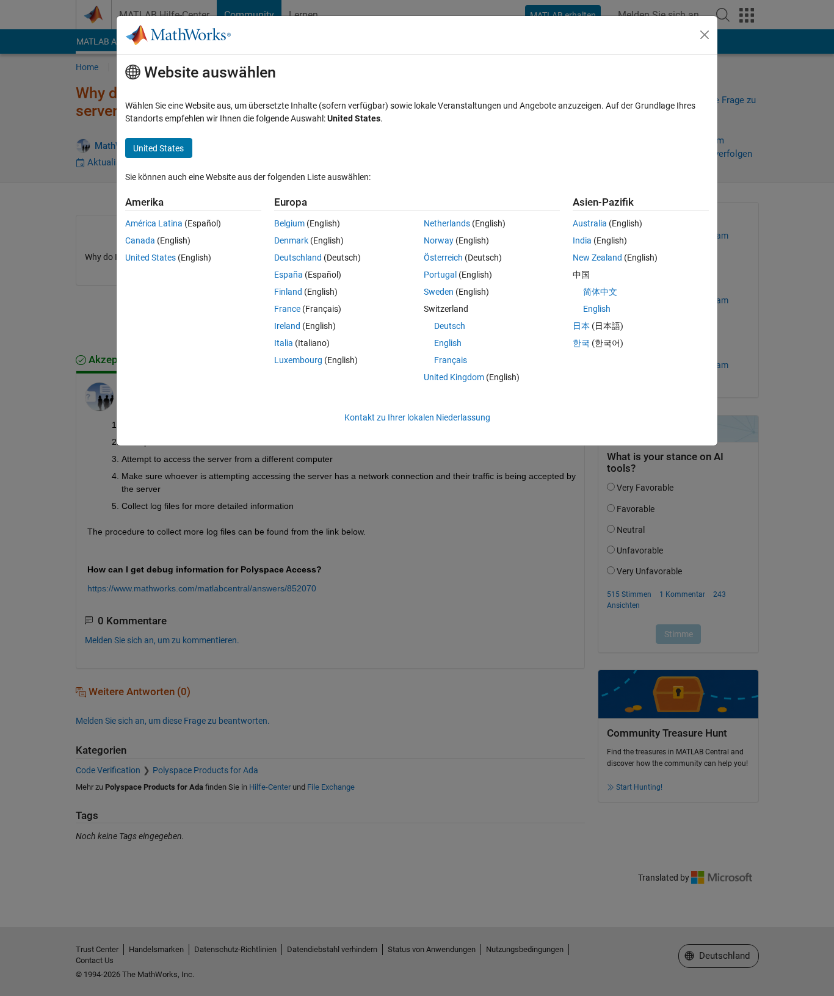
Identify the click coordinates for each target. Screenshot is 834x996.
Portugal (440, 275)
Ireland (287, 326)
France (287, 309)
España (288, 275)
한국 (581, 343)
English (448, 343)
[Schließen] (704, 34)
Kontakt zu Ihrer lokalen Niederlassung (417, 417)
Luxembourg (298, 360)
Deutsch (449, 326)
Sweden (439, 292)
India (582, 240)
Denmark (291, 240)
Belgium (289, 223)
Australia (590, 223)
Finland (288, 292)
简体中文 (600, 292)
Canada (140, 240)
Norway (439, 240)
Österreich (443, 257)
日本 (581, 326)
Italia (283, 343)
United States (150, 257)
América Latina (154, 223)
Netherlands (447, 223)
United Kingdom (454, 377)
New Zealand (597, 257)
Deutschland (298, 257)
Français (450, 360)
